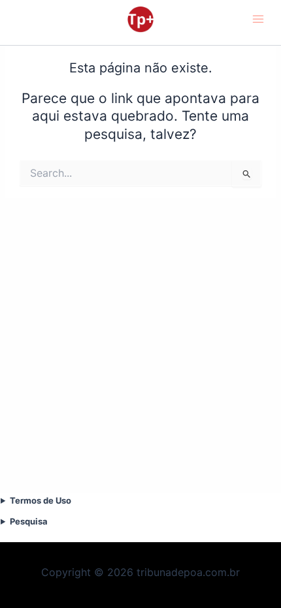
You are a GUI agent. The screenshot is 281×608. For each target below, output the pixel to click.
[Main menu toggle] (259, 20)
